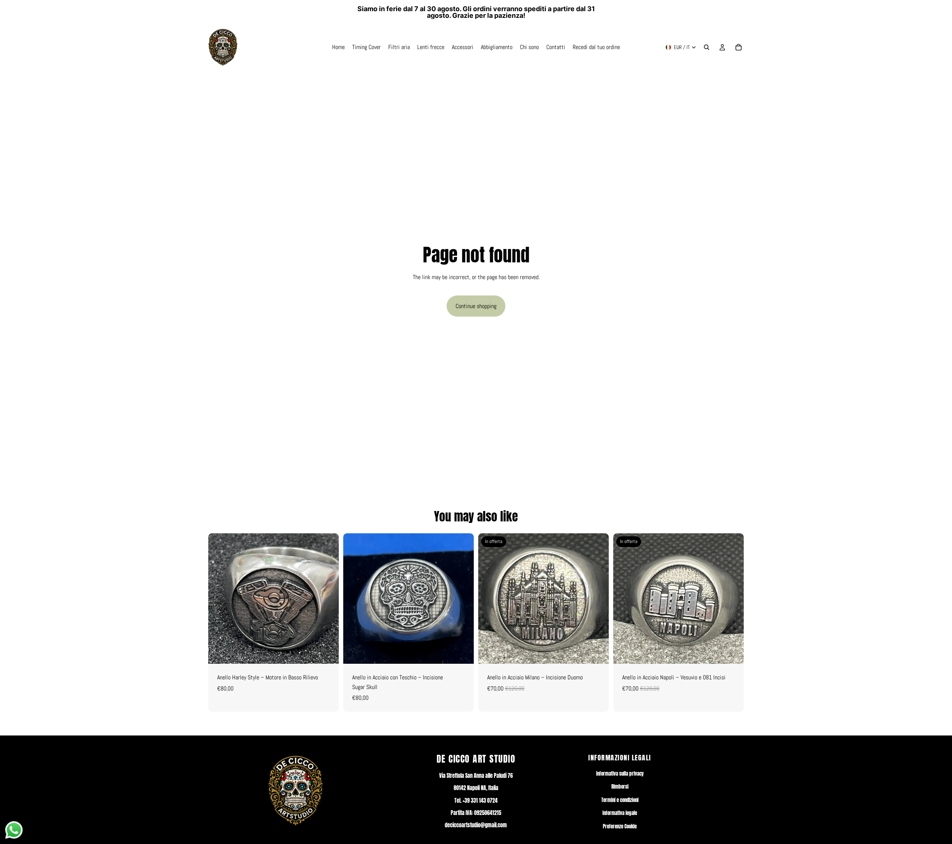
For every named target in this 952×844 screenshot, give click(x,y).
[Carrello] (738, 47)
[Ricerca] (706, 47)
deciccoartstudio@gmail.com (476, 825)
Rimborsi (619, 786)
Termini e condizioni (620, 799)
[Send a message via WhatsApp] (14, 830)
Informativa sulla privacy (620, 773)
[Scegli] (327, 652)
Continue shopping (476, 306)
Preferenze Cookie (620, 826)
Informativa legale (619, 812)
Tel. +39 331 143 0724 (476, 801)
